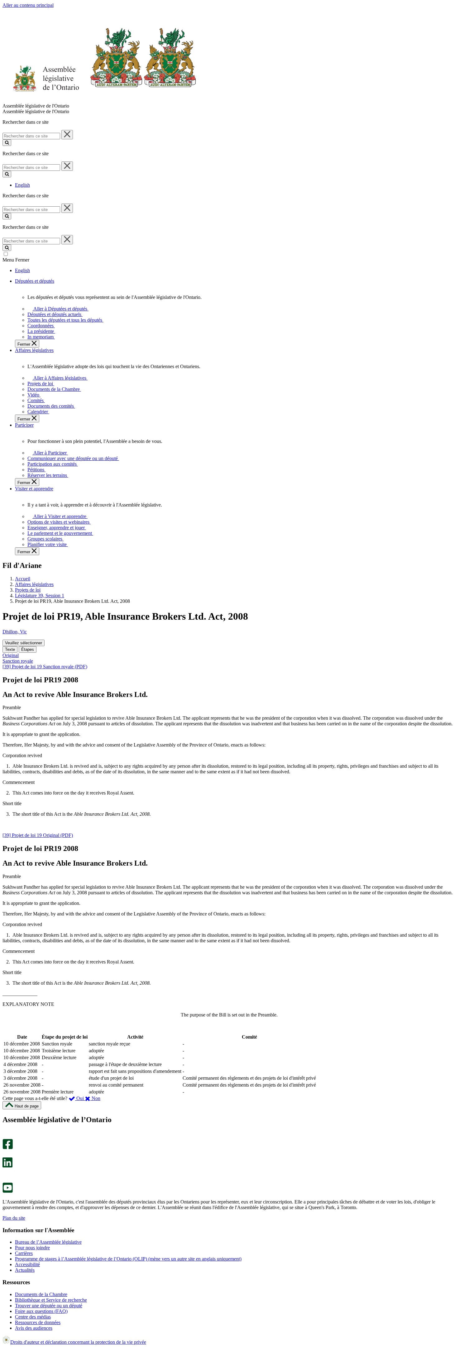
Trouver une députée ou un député (48, 1305)
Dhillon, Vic (14, 631)
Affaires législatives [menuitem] (34, 350)
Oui (80, 1098)
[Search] (6, 142)
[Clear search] (67, 134)
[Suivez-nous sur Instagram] (6, 1136)
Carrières (24, 1253)
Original (10, 655)
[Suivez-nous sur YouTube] (7, 1191)
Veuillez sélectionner (23, 643)
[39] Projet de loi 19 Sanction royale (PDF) (44, 666)
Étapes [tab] (27, 649)
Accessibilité (27, 1264)
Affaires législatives (34, 584)
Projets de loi (28, 590)
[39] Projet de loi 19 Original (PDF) (37, 835)
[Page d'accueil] (99, 100)
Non (95, 1098)
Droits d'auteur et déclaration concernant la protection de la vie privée (78, 1342)
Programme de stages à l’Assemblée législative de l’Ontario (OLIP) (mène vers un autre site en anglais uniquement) (128, 1258)
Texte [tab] (10, 649)
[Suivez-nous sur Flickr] (6, 1179)
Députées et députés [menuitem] (34, 281)
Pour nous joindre (32, 1247)
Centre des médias (33, 1316)
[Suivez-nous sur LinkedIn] (7, 1166)
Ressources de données (37, 1322)
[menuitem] (59, 308)
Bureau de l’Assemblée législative (48, 1242)
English (22, 185)
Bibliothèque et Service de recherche (51, 1300)
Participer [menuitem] (24, 425)
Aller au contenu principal (28, 5)
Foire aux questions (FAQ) (41, 1311)
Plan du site (13, 1218)
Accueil (22, 578)
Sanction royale (17, 661)
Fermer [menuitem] (24, 344)
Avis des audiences (33, 1328)
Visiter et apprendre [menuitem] (34, 488)
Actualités (25, 1270)
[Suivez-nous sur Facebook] (7, 1147)
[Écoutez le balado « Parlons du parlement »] (5, 1174)
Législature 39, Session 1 (39, 595)
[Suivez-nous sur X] (5, 1154)
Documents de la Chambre (41, 1294)
